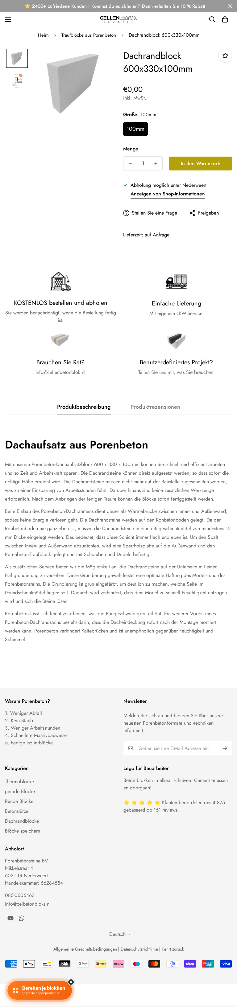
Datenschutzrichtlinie (139, 949)
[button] (225, 19)
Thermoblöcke (19, 781)
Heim (43, 35)
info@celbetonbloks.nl (28, 903)
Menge (130, 148)
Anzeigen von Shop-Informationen (168, 193)
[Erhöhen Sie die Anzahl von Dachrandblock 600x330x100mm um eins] (155, 164)
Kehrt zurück (173, 949)
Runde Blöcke (19, 801)
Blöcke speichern (22, 830)
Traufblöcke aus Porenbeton (88, 35)
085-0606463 (20, 895)
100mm (135, 129)
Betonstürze (16, 811)
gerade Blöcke (20, 791)
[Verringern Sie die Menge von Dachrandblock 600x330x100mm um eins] (130, 164)
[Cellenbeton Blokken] (118, 19)
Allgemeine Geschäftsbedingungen (85, 949)
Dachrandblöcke (22, 821)
